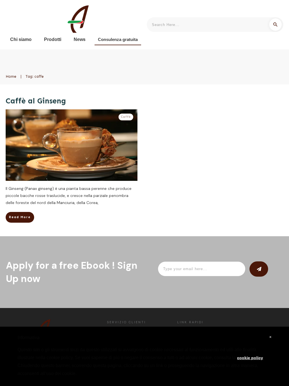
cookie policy (250, 357)
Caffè (126, 117)
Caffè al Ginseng (36, 100)
